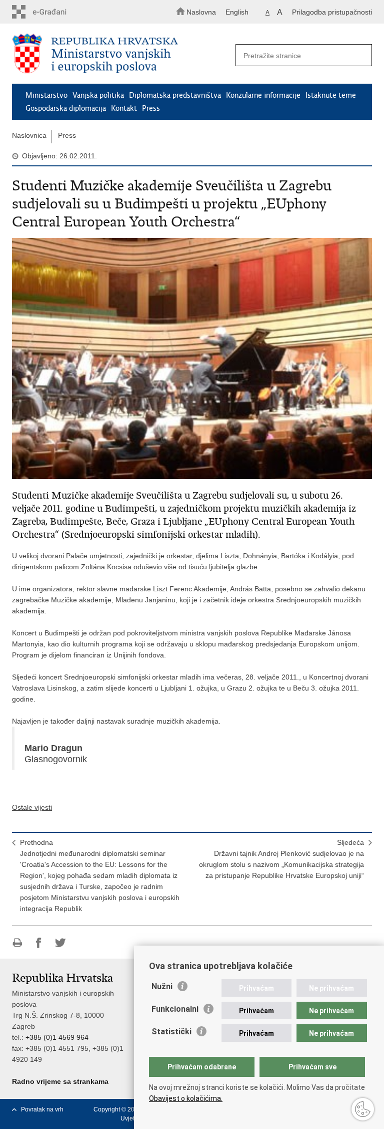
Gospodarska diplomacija (66, 108)
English (237, 12)
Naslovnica (29, 135)
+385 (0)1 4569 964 (57, 1037)
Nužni (162, 986)
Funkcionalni (175, 1009)
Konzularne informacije (263, 95)
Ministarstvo (47, 95)
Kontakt (124, 108)
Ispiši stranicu (17, 943)
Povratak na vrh (42, 1109)
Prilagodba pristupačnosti (332, 12)
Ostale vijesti (32, 807)
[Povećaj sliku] (192, 358)
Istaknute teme (331, 95)
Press (151, 108)
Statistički (172, 1031)
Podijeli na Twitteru (60, 943)
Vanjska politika (98, 95)
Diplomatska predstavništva (175, 95)
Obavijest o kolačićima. (185, 1098)
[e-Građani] (55, 12)
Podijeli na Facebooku (39, 943)
